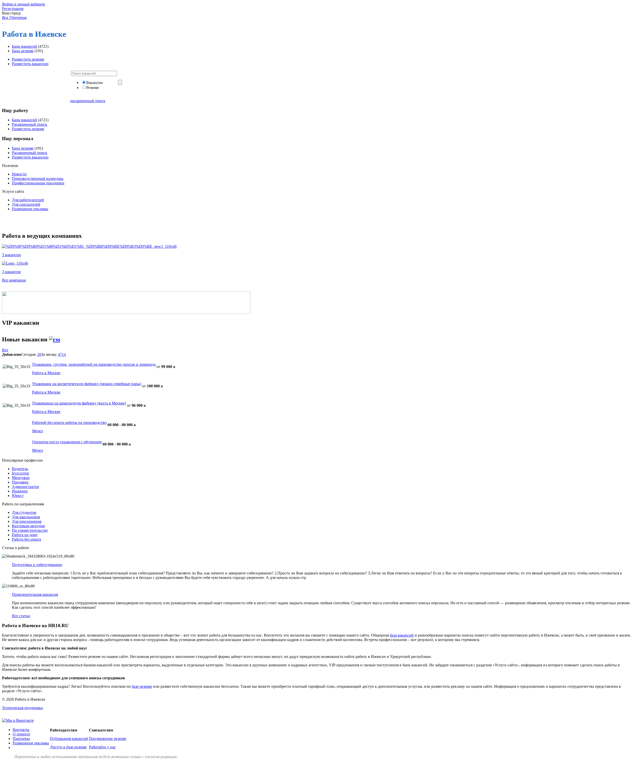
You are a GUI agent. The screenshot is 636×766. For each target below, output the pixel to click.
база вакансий (402, 635)
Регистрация (12, 8)
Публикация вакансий (69, 738)
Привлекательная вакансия (35, 594)
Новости (19, 174)
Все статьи (21, 616)
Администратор (25, 486)
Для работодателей (28, 200)
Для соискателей (26, 204)
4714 (62, 354)
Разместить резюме (28, 59)
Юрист (18, 495)
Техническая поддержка (22, 708)
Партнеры (21, 738)
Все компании (14, 280)
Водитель (20, 469)
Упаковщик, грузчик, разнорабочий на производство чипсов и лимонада (94, 364)
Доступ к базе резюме (68, 747)
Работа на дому (25, 535)
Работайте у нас (102, 747)
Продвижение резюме (107, 738)
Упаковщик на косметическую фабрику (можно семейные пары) (86, 384)
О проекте (21, 734)
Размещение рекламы (30, 209)
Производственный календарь (37, 178)
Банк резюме (23, 51)
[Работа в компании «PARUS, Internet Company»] (89, 246)
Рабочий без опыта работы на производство (69, 422)
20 (39, 354)
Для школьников (26, 517)
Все (5, 350)
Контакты (21, 729)
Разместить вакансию (30, 64)
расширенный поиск (87, 101)
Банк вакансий (24, 46)
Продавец (20, 482)
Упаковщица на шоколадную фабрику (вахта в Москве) (79, 403)
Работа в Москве (46, 373)
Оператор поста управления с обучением (67, 442)
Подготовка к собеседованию (37, 565)
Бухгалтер (20, 473)
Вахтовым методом (28, 526)
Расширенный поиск (29, 124)
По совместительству (30, 530)
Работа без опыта (26, 539)
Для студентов (24, 512)
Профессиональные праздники (38, 183)
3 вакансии (11, 255)
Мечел (37, 431)
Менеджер (21, 478)
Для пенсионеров (26, 521)
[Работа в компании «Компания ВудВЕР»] (15, 263)
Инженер (20, 491)
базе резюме (142, 686)
